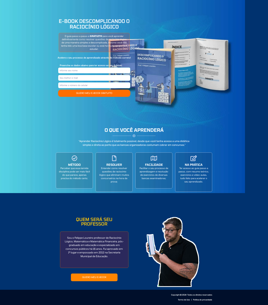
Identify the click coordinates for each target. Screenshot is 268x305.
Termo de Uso (184, 300)
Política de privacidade (202, 300)
